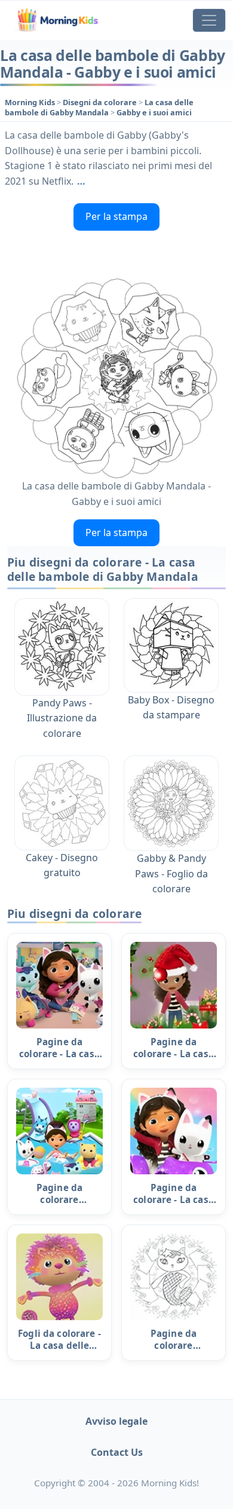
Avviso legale (116, 1421)
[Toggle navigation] (209, 20)
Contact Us (117, 1452)
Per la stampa (116, 216)
